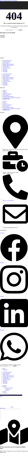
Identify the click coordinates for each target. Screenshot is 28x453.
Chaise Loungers (6, 61)
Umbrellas (5, 71)
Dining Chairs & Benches (8, 64)
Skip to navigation (4, 0)
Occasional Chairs (7, 67)
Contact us (5, 92)
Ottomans (5, 69)
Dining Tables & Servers (8, 65)
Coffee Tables (6, 63)
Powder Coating (8, 388)
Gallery (4, 91)
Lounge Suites (6, 66)
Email (1, 35)
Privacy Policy (6, 95)
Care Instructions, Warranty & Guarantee (11, 97)
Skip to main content (12, 0)
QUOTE (2, 8)
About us (5, 90)
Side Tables (5, 70)
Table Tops (7, 389)
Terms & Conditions (7, 94)
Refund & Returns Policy (8, 96)
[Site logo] (5, 7)
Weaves (7, 390)
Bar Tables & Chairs (7, 60)
